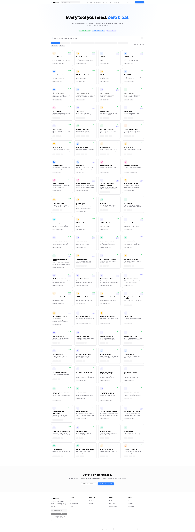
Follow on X (141, 529)
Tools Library (73, 500)
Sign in (131, 2)
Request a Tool (89, 483)
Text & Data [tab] (76, 43)
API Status (130, 503)
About (110, 500)
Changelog (92, 503)
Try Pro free (140, 2)
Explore (105, 2)
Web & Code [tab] (65, 43)
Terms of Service (113, 506)
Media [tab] (62, 45)
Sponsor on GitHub (119, 529)
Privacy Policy (112, 503)
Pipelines (98, 2)
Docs (110, 2)
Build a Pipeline (107, 483)
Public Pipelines (93, 500)
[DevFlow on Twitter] (51, 520)
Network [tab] (54, 45)
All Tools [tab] (55, 43)
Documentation (132, 500)
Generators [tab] (112, 43)
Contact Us (131, 506)
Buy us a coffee (131, 529)
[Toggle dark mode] (127, 2)
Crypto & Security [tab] (101, 43)
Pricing (117, 2)
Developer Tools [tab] (88, 43)
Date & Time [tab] (123, 43)
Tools (90, 2)
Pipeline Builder (74, 503)
